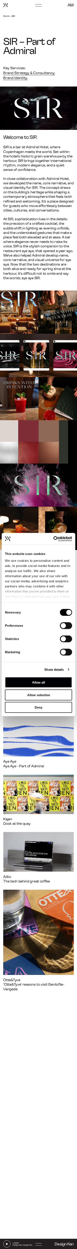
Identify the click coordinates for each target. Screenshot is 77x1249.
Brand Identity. (15, 78)
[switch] (66, 625)
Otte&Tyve (11, 980)
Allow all (38, 682)
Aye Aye (9, 761)
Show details (54, 669)
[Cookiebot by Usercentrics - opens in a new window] (54, 539)
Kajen (7, 819)
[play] (6, 1244)
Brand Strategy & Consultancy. (29, 73)
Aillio (7, 877)
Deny (38, 707)
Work (6, 16)
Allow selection (38, 695)
